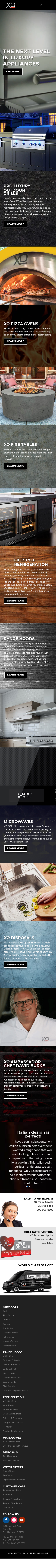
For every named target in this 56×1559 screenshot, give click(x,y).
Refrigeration (9, 1337)
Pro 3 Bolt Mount (11, 1456)
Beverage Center (10, 1401)
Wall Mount (8, 1356)
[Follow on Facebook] (6, 1520)
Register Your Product (13, 1503)
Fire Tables (8, 1328)
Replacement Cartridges (14, 1480)
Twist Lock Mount (11, 1460)
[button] (26, 1186)
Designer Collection (12, 1360)
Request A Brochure (12, 1499)
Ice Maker (7, 1427)
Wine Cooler (8, 1405)
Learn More (15, 224)
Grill (5, 1311)
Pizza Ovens (8, 1315)
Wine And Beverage (12, 1414)
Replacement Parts (12, 1490)
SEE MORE (13, 71)
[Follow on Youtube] (21, 1520)
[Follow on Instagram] (14, 1520)
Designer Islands (10, 1333)
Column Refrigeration (13, 1418)
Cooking (7, 1324)
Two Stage (8, 1475)
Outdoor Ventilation (12, 1377)
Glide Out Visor (10, 1386)
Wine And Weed (10, 1409)
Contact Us (8, 1508)
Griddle (6, 1320)
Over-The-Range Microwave (15, 1390)
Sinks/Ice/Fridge (10, 1341)
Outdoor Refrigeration (13, 1431)
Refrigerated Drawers (13, 1422)
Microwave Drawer (11, 1441)
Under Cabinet (9, 1369)
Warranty (7, 1494)
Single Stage (8, 1471)
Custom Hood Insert (12, 1364)
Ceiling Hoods (9, 1382)
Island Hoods (9, 1373)
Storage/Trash (9, 1346)
